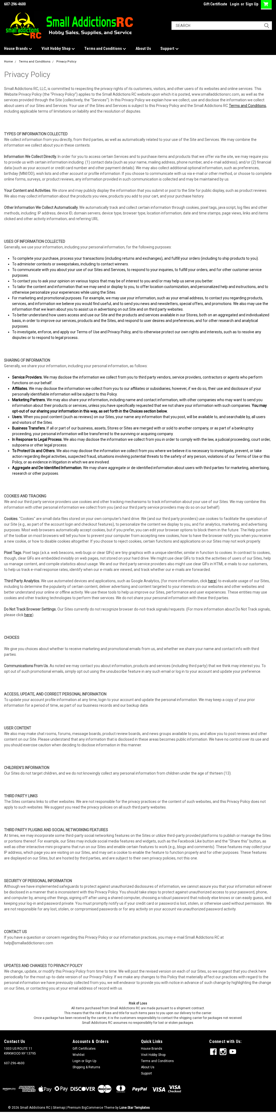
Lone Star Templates (134, 1107)
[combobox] (221, 25)
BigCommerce (92, 1107)
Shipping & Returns (86, 1067)
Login (234, 4)
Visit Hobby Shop (56, 48)
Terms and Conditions (103, 48)
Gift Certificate (215, 4)
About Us (143, 48)
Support (167, 48)
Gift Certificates (84, 1048)
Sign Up (252, 4)
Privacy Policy (66, 61)
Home (8, 61)
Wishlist (79, 1055)
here (212, 581)
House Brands (16, 48)
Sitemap (59, 1107)
